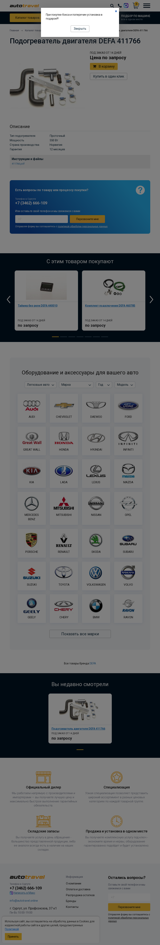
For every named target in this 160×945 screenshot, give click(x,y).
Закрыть (80, 28)
